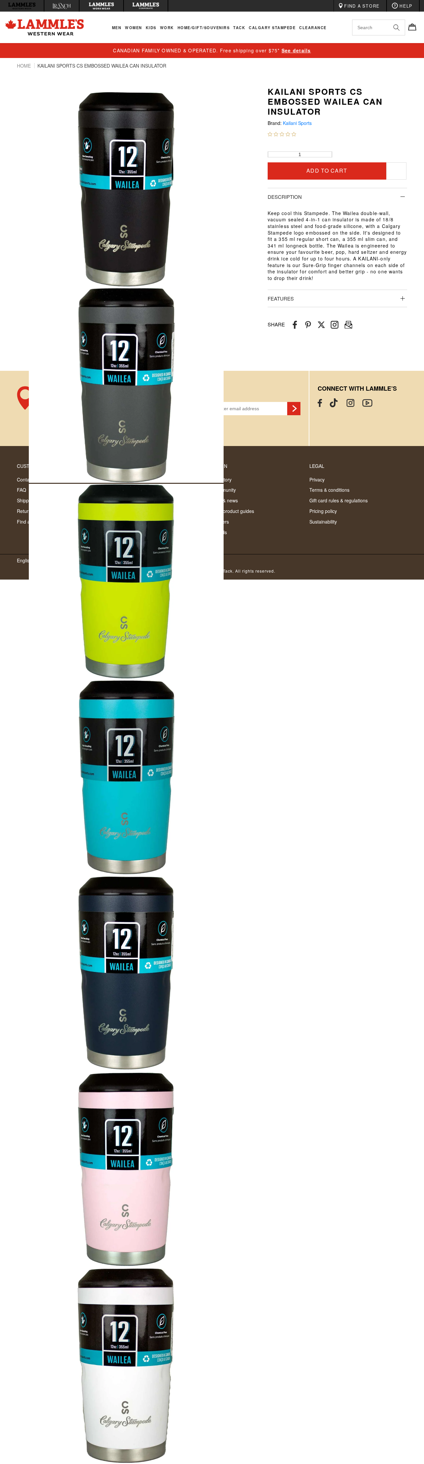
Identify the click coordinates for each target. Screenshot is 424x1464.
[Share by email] (335, 324)
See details (296, 50)
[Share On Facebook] (295, 324)
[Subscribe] (293, 408)
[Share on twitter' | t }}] (321, 324)
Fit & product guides (233, 511)
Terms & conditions (329, 489)
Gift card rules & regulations (338, 500)
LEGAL (316, 466)
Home (24, 65)
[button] (282, 134)
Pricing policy (323, 511)
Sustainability (323, 521)
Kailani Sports (297, 123)
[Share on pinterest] (308, 324)
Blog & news (225, 500)
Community (224, 489)
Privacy (317, 479)
